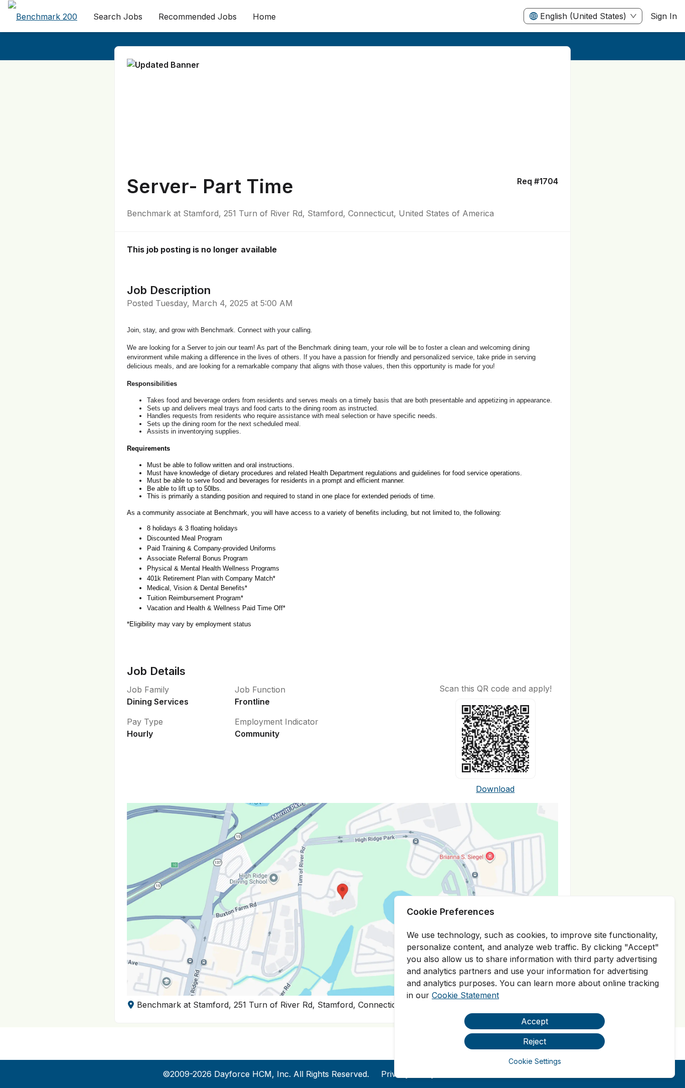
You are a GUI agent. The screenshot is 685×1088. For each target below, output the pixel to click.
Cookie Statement (465, 995)
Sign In (663, 16)
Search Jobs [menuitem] (117, 17)
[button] (343, 899)
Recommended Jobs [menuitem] (197, 17)
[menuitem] (42, 17)
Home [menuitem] (264, 17)
